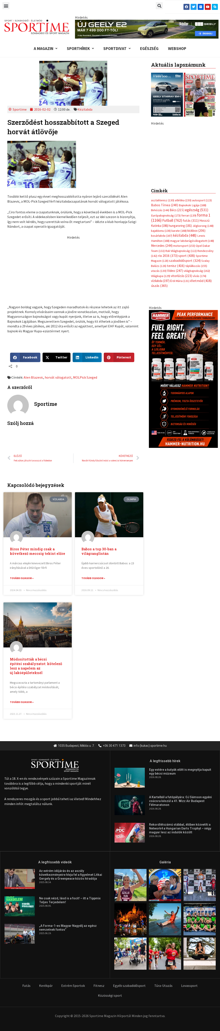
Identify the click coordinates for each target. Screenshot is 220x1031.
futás (191, 293)
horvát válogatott (58, 377)
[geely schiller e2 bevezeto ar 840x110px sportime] (146, 29)
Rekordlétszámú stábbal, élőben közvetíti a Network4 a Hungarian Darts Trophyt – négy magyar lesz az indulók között (180, 828)
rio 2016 (168, 328)
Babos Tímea (164, 278)
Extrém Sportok (73, 985)
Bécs (177, 283)
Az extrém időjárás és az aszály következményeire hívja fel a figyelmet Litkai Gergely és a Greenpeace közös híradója (70, 874)
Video (175, 344)
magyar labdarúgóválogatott (192, 314)
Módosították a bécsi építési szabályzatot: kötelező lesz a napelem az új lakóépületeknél (36, 666)
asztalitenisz (162, 273)
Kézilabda (85, 109)
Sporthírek (78, 48)
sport (186, 328)
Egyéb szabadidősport (129, 985)
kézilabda (185, 308)
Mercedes (162, 318)
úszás (159, 359)
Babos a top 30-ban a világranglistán (98, 551)
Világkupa (160, 349)
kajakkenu (161, 304)
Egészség (149, 48)
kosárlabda (161, 308)
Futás (26, 985)
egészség (196, 282)
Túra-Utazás (163, 985)
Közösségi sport (110, 995)
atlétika (183, 273)
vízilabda (160, 354)
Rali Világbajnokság (181, 324)
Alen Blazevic (33, 377)
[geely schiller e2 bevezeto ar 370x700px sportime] (183, 186)
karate (179, 304)
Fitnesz (98, 985)
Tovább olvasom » (22, 578)
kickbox (196, 303)
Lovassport (189, 985)
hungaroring (180, 299)
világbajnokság (197, 344)
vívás (199, 349)
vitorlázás (181, 349)
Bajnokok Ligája (192, 278)
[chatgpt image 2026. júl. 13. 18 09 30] (183, 451)
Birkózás (160, 283)
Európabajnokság (166, 288)
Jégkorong (203, 299)
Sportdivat (115, 48)
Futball (172, 293)
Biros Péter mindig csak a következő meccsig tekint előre (37, 551)
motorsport (184, 319)
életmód (201, 353)
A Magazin (43, 48)
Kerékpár (46, 985)
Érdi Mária (179, 354)
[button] (5, 5)
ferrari (188, 288)
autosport (202, 273)
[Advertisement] (73, 270)
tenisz (176, 338)
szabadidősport (185, 333)
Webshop (177, 48)
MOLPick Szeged (85, 377)
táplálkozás (196, 339)
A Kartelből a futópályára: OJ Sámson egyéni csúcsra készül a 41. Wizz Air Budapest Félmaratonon (180, 801)
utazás (159, 344)
